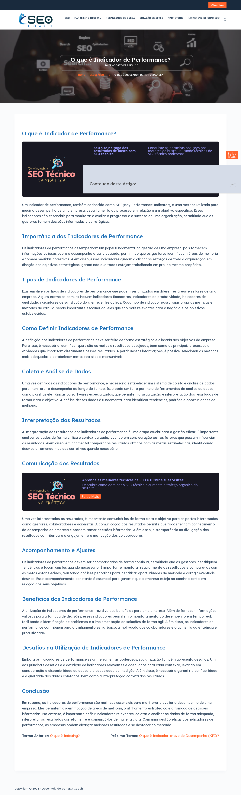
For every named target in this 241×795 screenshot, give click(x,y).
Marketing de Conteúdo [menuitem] (204, 18)
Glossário (217, 5)
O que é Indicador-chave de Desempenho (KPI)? (179, 736)
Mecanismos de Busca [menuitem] (120, 18)
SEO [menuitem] (67, 18)
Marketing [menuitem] (175, 18)
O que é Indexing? (65, 736)
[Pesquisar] (225, 19)
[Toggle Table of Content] (231, 183)
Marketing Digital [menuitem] (87, 18)
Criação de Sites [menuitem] (151, 18)
